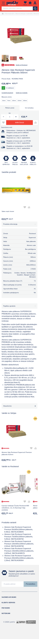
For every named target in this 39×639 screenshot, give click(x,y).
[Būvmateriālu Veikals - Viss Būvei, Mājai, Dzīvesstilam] (12, 3)
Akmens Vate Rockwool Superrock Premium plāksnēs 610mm (17, 453)
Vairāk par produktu (21, 92)
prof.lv (12, 622)
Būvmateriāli (9, 13)
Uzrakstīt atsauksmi (7, 93)
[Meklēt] (35, 8)
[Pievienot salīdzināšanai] (35, 122)
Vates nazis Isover (8, 211)
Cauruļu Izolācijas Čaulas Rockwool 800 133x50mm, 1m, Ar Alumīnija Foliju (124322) (15, 508)
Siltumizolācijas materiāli (23, 13)
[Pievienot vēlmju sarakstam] (3, 122)
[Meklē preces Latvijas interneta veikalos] (31, 622)
